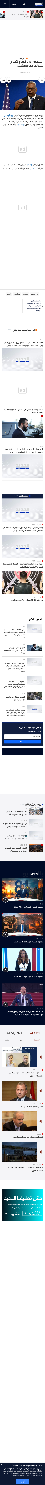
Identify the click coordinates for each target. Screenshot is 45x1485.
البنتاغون (21, 125)
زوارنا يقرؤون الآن (33, 804)
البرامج (14, 4)
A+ (3, 80)
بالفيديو (34, 873)
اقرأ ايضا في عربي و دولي (24, 330)
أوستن (29, 165)
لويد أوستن (9, 115)
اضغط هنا (16, 1475)
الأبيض (32, 168)
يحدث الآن (23, 496)
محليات (39, 524)
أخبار (23, 4)
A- (9, 80)
